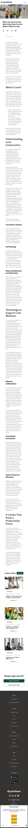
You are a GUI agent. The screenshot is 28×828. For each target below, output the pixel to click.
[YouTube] (18, 796)
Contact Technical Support (14, 702)
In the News (14, 722)
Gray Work (17, 180)
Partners (14, 742)
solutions (13, 461)
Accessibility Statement (15, 799)
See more (20, 573)
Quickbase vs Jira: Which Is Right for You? (13, 658)
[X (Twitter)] (13, 796)
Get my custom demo (14, 685)
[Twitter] (12, 31)
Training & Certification (14, 763)
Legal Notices (14, 804)
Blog (14, 756)
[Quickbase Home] (14, 791)
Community (14, 759)
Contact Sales (14, 699)
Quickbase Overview (14, 735)
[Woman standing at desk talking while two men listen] (14, 644)
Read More (13, 600)
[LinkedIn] (4, 31)
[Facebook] (8, 31)
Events (14, 719)
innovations (18, 333)
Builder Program (14, 746)
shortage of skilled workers (13, 47)
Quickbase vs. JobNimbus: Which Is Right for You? (12, 627)
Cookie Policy (14, 766)
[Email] (16, 31)
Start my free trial (14, 681)
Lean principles (15, 96)
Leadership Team (14, 712)
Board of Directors (14, 726)
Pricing (14, 739)
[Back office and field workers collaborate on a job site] (14, 613)
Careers (14, 715)
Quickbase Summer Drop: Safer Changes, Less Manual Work (14, 596)
